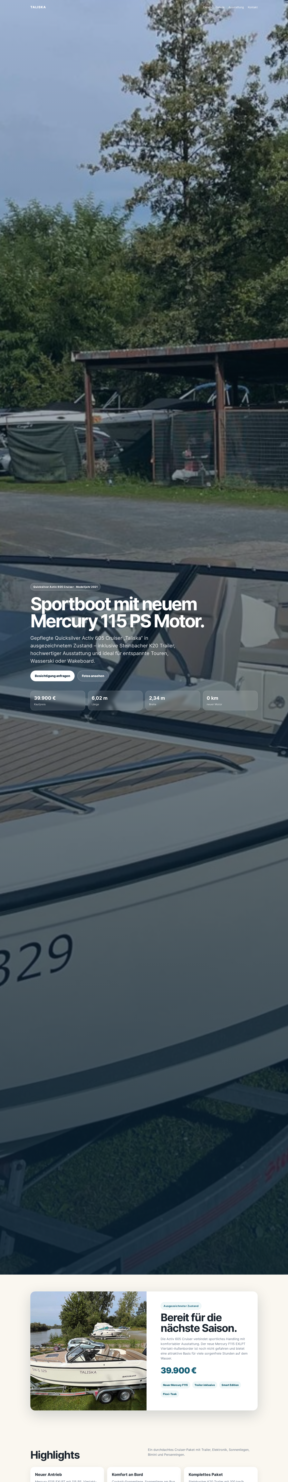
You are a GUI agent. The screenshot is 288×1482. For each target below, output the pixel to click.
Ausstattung (236, 7)
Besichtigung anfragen (52, 676)
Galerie (220, 7)
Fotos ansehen (93, 676)
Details (207, 7)
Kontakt (253, 7)
